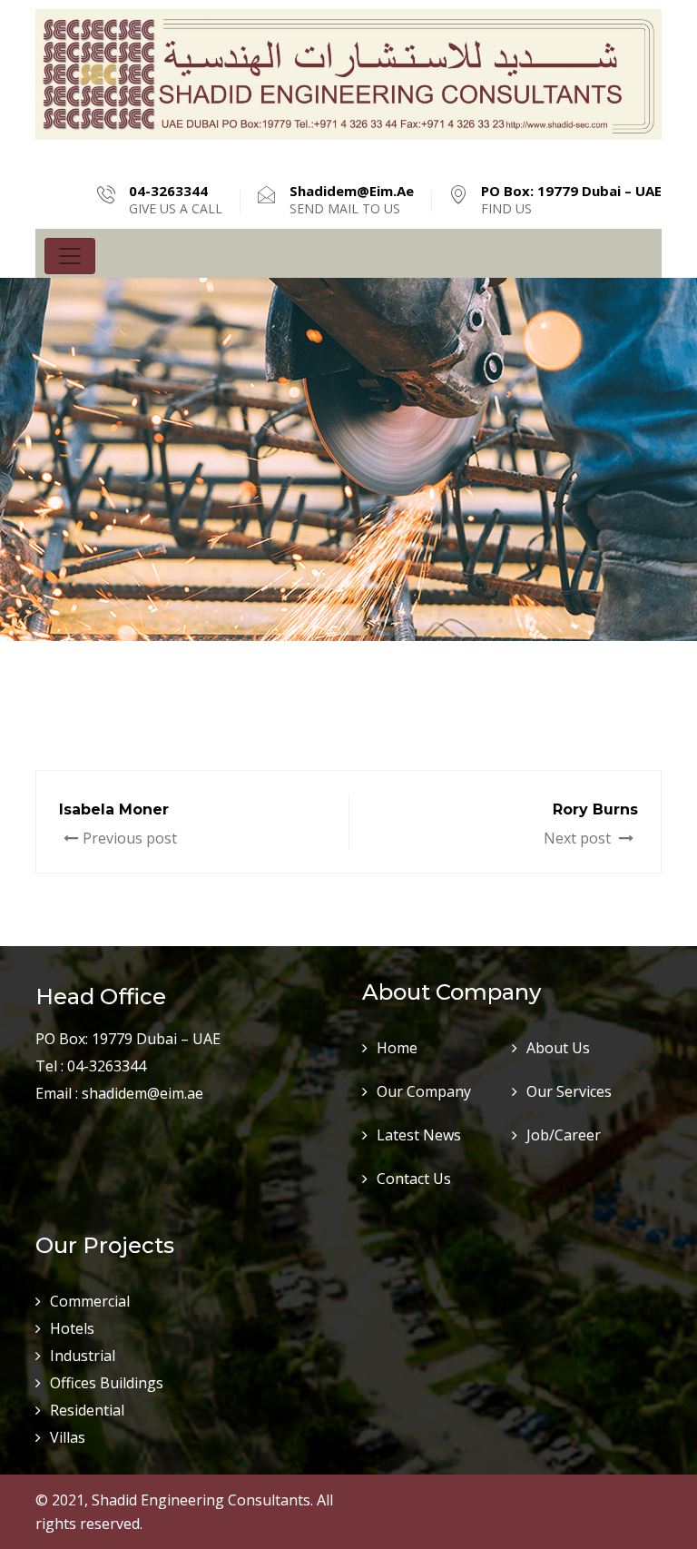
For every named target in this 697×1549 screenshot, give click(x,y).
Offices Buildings (106, 1383)
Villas (67, 1437)
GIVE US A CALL (175, 200)
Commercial (90, 1301)
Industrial (82, 1356)
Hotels (72, 1328)
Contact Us (414, 1179)
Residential (87, 1410)
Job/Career (563, 1135)
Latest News (419, 1135)
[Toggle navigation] (69, 256)
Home (397, 1048)
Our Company (424, 1091)
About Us (558, 1048)
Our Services (569, 1091)
